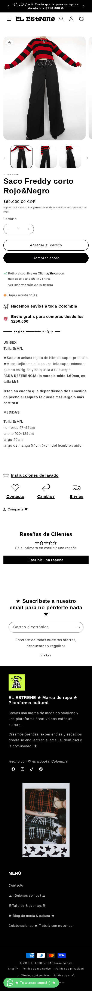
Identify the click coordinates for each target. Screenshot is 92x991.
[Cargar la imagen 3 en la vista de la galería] (70, 157)
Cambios (46, 496)
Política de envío (64, 975)
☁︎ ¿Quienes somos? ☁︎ (27, 896)
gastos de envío (42, 207)
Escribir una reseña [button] (46, 560)
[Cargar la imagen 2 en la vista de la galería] (46, 157)
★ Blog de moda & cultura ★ (31, 916)
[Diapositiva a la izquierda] (4, 158)
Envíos (76, 496)
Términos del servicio (35, 975)
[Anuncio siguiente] (84, 6)
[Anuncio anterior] (8, 6)
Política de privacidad (69, 968)
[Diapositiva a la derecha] (87, 158)
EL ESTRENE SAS (42, 963)
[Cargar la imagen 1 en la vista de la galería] (21, 157)
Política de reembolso (36, 968)
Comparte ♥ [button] (18, 509)
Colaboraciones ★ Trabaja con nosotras (40, 926)
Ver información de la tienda (30, 285)
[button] (9, 19)
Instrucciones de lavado (35, 475)
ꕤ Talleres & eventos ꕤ (27, 906)
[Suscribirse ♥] (78, 627)
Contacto (15, 496)
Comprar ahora (46, 258)
